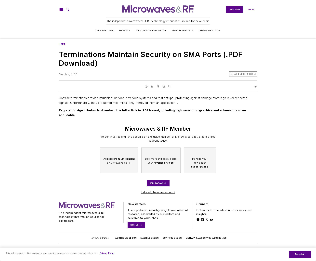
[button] (61, 9)
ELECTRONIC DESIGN (125, 238)
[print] (255, 86)
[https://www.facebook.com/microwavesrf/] (198, 219)
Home (62, 44)
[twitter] (158, 86)
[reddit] (164, 86)
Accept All (300, 254)
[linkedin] (152, 86)
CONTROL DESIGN (172, 238)
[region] (158, 254)
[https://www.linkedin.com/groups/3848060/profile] (202, 219)
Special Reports (182, 30)
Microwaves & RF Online (151, 30)
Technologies (104, 30)
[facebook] (146, 86)
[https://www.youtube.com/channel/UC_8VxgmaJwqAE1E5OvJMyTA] (211, 219)
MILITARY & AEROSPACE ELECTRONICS (206, 238)
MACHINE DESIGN (149, 238)
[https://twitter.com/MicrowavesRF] (207, 219)
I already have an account (158, 192)
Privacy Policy (107, 253)
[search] (67, 9)
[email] (169, 86)
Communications (209, 30)
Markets (124, 30)
